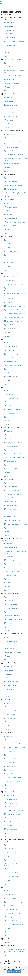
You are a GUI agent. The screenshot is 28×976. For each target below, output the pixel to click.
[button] (1, 1)
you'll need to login (20, 969)
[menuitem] (1, 3)
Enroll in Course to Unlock (14, 971)
